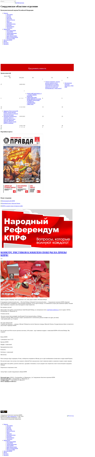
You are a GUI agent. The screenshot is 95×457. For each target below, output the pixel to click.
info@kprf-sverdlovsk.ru (53, 309)
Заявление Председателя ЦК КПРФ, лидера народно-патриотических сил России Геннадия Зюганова (11, 113)
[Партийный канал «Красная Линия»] (10, 203)
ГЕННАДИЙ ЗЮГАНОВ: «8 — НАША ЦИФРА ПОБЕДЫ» (34, 95)
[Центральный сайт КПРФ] (8, 201)
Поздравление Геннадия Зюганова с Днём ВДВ (69, 85)
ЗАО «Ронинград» (12, 416)
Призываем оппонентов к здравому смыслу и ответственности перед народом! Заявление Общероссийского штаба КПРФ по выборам (10, 120)
